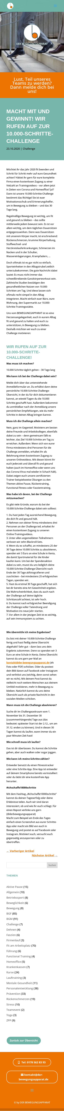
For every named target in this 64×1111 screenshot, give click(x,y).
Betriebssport (15, 897)
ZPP (8, 1020)
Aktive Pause (14, 887)
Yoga (9, 1015)
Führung (11, 951)
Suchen (52, 865)
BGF (8, 913)
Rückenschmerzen (18, 999)
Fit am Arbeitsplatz (18, 945)
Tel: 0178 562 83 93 (33, 1062)
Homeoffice (13, 961)
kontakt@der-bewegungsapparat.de (27, 662)
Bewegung (12, 908)
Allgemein (12, 892)
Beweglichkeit (15, 903)
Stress (10, 1004)
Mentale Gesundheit (19, 983)
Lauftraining (14, 977)
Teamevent (13, 1010)
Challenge (29, 148)
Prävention (13, 993)
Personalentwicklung (19, 988)
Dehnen (11, 929)
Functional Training (18, 956)
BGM (9, 919)
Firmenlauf (13, 940)
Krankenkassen (16, 967)
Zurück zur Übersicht (24, 1040)
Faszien (11, 935)
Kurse (10, 972)
